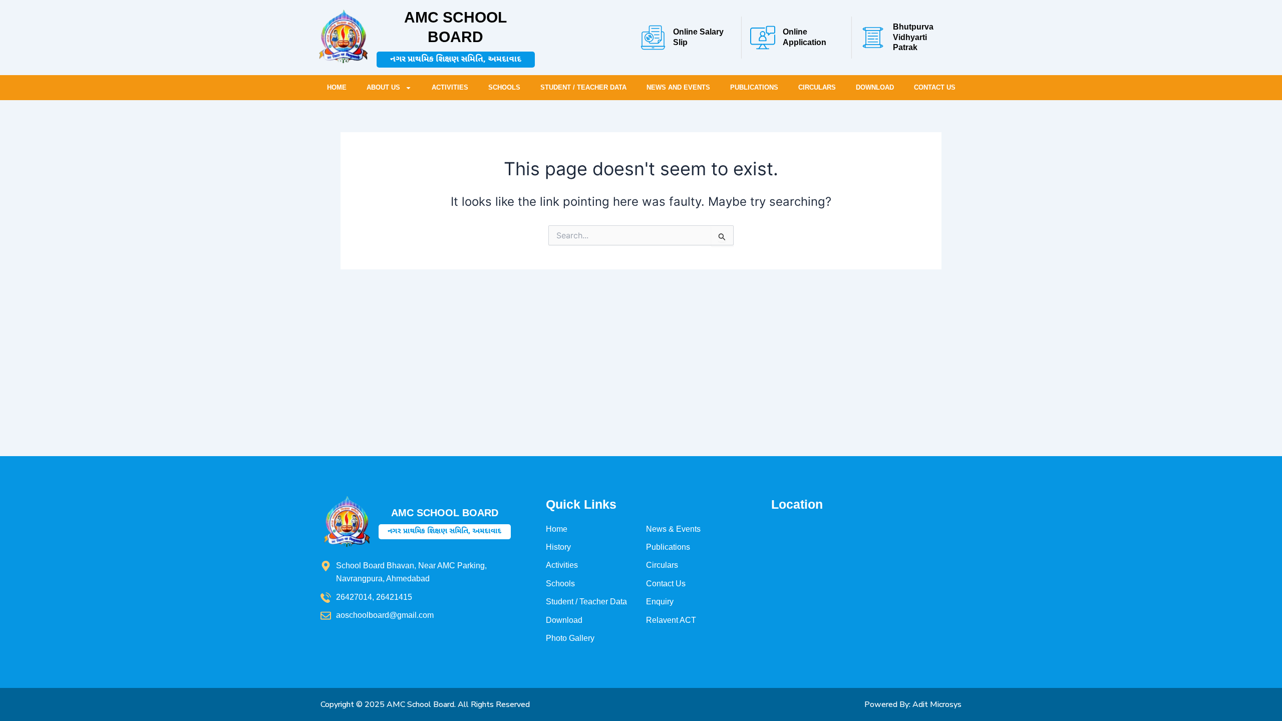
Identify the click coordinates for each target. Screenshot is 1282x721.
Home (337, 87)
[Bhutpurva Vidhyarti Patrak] (872, 37)
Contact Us (934, 87)
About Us (383, 87)
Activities (450, 87)
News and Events (678, 87)
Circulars (817, 87)
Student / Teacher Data (583, 87)
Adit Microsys (936, 704)
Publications (754, 87)
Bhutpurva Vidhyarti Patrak (913, 37)
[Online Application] (762, 37)
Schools (504, 87)
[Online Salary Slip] (653, 37)
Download (875, 87)
